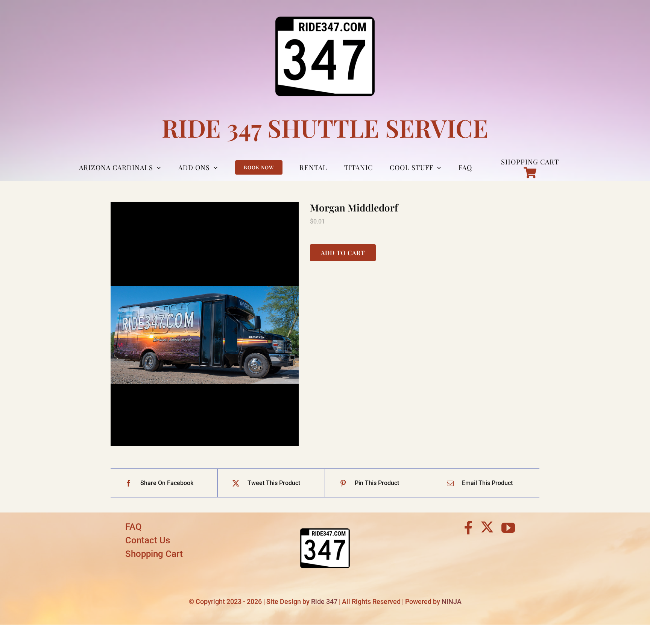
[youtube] (508, 528)
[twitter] (487, 527)
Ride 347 (324, 601)
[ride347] (325, 522)
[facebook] (468, 528)
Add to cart (343, 253)
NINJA (452, 601)
